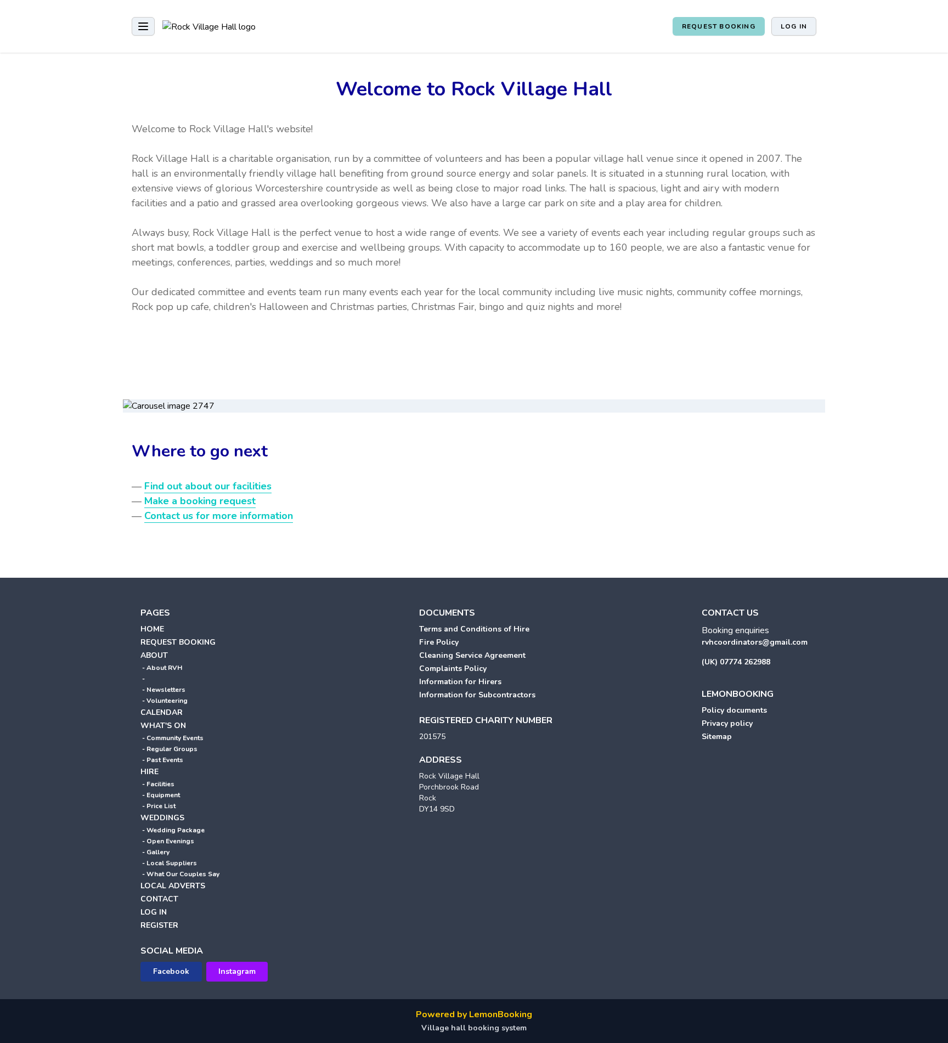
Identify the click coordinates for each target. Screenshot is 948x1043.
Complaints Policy (453, 668)
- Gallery (155, 852)
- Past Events (161, 760)
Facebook (171, 971)
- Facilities (157, 784)
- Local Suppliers (168, 863)
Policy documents (734, 710)
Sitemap (717, 736)
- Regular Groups (169, 749)
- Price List (158, 806)
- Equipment (160, 795)
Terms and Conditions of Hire (474, 629)
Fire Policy (439, 642)
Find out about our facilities (208, 486)
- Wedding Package (172, 830)
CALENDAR (161, 712)
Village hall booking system (474, 1028)
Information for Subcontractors (477, 695)
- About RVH (161, 667)
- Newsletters (162, 689)
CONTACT (159, 899)
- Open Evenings (167, 841)
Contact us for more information (218, 515)
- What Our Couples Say (179, 874)
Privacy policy (727, 723)
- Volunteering (164, 700)
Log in (794, 26)
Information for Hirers (460, 681)
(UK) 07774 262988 (736, 662)
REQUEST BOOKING (718, 26)
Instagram (237, 971)
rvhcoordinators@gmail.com (755, 642)
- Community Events (172, 738)
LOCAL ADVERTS (172, 886)
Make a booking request (200, 501)
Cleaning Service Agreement (472, 655)
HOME (152, 629)
